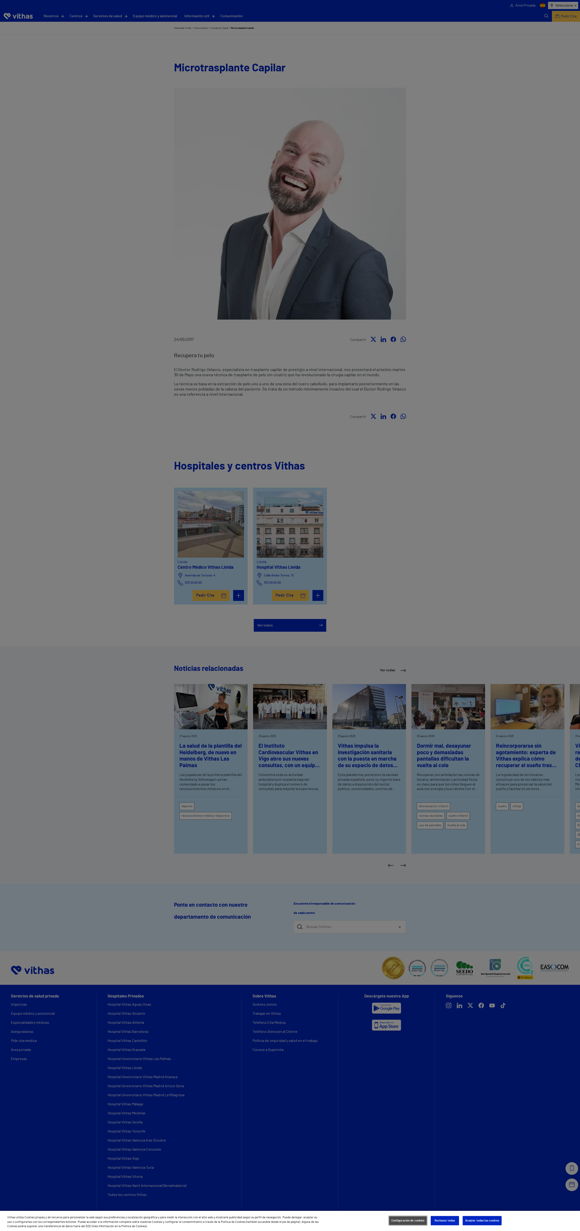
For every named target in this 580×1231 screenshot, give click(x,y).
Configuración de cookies (408, 1220)
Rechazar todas (445, 1220)
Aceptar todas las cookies (482, 1220)
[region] (290, 1221)
